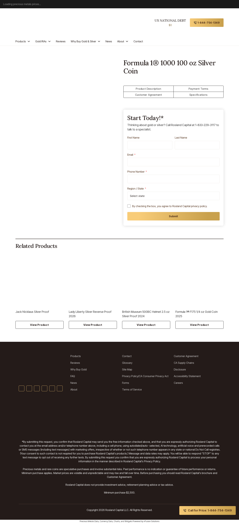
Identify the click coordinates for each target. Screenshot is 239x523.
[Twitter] (29, 388)
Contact (138, 41)
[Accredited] (119, 415)
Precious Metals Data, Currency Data (96, 521)
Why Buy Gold (78, 369)
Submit (173, 216)
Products (20, 41)
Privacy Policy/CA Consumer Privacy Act (145, 376)
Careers (178, 383)
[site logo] (30, 22)
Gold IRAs (40, 41)
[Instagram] (52, 388)
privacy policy (199, 206)
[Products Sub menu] (28, 41)
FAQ (72, 376)
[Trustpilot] (26, 415)
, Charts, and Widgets (122, 521)
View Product (39, 324)
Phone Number (136, 171)
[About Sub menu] (127, 41)
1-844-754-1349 (209, 22)
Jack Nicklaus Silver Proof (32, 311)
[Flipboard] (60, 388)
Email (130, 154)
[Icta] (96, 415)
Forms (125, 383)
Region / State (135, 188)
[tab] (148, 89)
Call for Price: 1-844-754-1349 (210, 510)
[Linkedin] (44, 388)
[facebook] (21, 388)
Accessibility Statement (187, 376)
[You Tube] (37, 388)
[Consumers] (171, 415)
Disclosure (180, 369)
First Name (133, 137)
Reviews (61, 41)
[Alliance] (50, 415)
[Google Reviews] (76, 415)
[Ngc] (210, 415)
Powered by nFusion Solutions (146, 521)
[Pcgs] (139, 415)
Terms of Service (132, 389)
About (120, 41)
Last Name (181, 137)
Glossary (127, 362)
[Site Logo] (42, 360)
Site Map (127, 369)
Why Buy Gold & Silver (83, 41)
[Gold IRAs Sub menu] (49, 41)
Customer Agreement (186, 356)
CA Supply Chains (184, 362)
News (109, 41)
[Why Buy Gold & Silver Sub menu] (99, 41)
